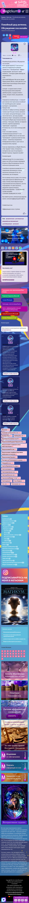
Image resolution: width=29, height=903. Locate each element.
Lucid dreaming (6, 519)
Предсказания (7, 550)
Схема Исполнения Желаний (10, 313)
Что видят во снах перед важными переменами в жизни (12, 635)
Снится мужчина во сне (9, 472)
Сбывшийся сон (7, 463)
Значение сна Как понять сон (11, 432)
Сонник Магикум (7, 552)
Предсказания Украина (9, 457)
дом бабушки (7, 223)
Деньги (6, 532)
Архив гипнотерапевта (9, 520)
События (7, 540)
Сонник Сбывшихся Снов (9, 317)
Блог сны (9, 17)
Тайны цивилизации (8, 560)
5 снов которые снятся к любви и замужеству (14, 639)
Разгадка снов (8, 528)
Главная (3, 17)
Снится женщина (8, 469)
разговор (19, 218)
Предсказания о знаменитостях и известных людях (11, 445)
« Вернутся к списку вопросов (8, 30)
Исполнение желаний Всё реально (12, 632)
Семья (6, 538)
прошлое (10, 218)
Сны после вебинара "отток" (11, 478)
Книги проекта (6, 542)
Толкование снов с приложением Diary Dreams (13, 291)
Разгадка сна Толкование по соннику (14, 460)
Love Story (7, 530)
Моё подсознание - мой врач (12, 534)
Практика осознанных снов (10, 548)
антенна (16, 223)
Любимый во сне (19, 435)
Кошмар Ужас (7, 435)
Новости (5, 544)
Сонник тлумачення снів (9, 556)
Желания (5, 429)
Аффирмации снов (8, 522)
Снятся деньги (7, 481)
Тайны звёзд (6, 558)
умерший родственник (10, 221)
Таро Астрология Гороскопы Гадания (13, 562)
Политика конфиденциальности (14, 892)
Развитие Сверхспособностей (10, 296)
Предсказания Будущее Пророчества (13, 441)
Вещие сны (6, 524)
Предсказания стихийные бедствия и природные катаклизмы (12, 453)
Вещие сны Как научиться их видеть (12, 641)
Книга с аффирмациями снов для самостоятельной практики (11, 308)
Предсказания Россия (9, 449)
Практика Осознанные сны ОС (11, 438)
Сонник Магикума (7, 300)
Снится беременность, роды (10, 466)
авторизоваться (6, 330)
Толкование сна (18, 484)
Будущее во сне (8, 526)
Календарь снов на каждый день (11, 304)
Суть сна (5, 484)
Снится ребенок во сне (9, 475)
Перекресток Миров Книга (9, 546)
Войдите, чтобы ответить (11, 373)
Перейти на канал (8, 280)
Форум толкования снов (9, 564)
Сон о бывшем (19, 481)
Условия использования (14, 894)
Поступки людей (9, 536)
